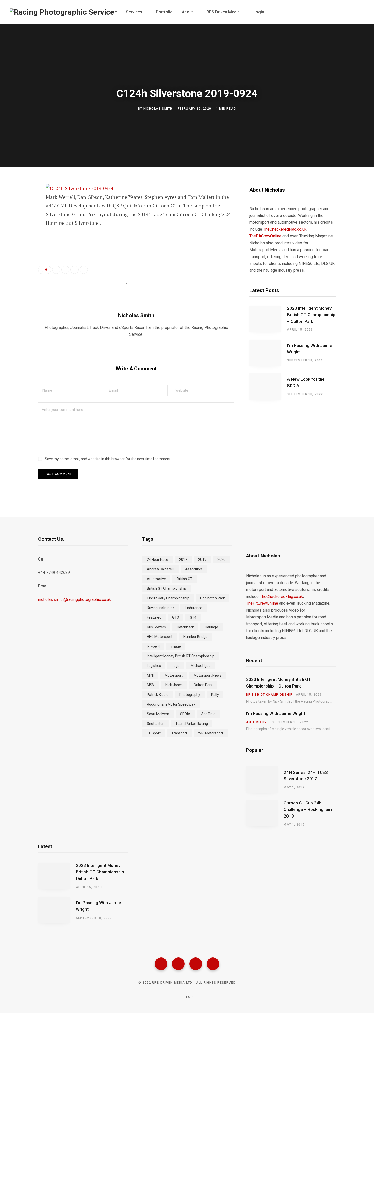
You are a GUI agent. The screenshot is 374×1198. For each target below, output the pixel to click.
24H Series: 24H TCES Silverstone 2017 (306, 775)
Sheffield (208, 714)
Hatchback (185, 627)
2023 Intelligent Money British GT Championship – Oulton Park (311, 315)
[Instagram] (195, 963)
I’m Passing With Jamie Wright (309, 349)
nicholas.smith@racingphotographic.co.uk (74, 599)
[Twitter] (178, 963)
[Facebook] (161, 963)
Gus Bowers (156, 627)
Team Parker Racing (191, 724)
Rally (215, 695)
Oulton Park (203, 685)
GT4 (193, 617)
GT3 (175, 617)
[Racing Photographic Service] (62, 12)
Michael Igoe (201, 666)
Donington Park (212, 598)
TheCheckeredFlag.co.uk (284, 229)
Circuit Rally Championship (168, 598)
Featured (154, 617)
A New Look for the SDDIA (306, 382)
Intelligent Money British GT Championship (180, 656)
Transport (179, 733)
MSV (150, 685)
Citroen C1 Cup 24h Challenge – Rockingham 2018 (308, 809)
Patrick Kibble (157, 695)
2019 (202, 559)
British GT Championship (166, 588)
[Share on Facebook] (19, 203)
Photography (189, 695)
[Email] (19, 243)
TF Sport (154, 733)
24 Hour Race (157, 559)
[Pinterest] (19, 230)
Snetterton (155, 724)
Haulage (211, 627)
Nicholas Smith (158, 108)
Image (176, 646)
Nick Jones (174, 685)
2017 (183, 559)
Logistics (154, 666)
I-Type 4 (153, 646)
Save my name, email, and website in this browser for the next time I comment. (108, 459)
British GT (184, 579)
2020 (221, 559)
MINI (150, 675)
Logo (176, 666)
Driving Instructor (160, 608)
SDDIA (185, 714)
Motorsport (174, 675)
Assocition (193, 569)
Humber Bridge (195, 637)
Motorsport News (207, 675)
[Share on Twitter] (19, 216)
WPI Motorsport (210, 733)
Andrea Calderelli (160, 569)
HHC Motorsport (159, 637)
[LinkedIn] (74, 270)
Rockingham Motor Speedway (171, 704)
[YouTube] (213, 963)
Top (189, 997)
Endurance (193, 608)
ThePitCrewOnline (265, 236)
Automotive (156, 579)
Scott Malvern (158, 714)
